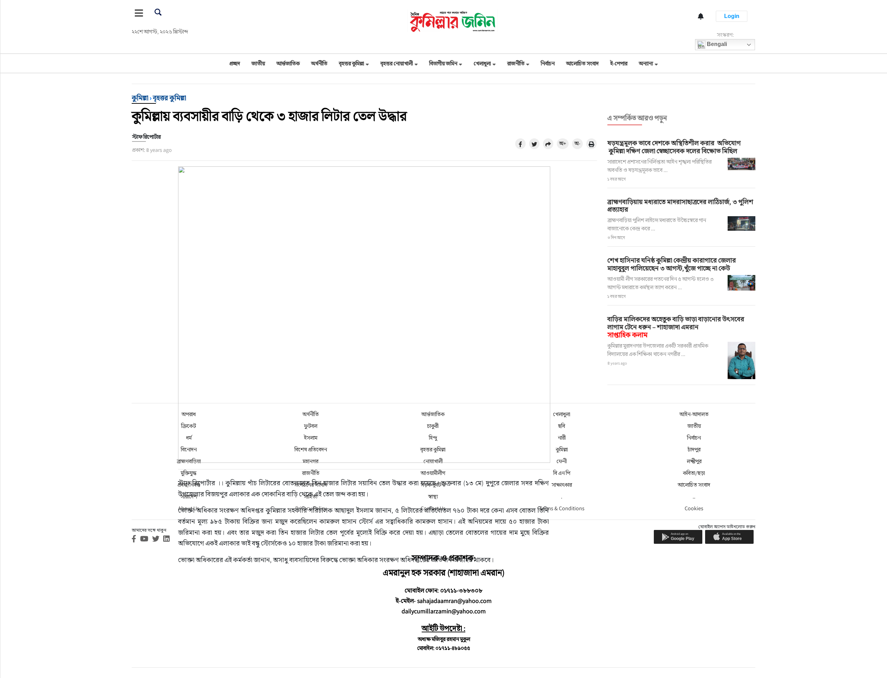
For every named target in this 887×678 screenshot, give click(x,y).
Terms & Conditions (562, 508)
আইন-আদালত (694, 414)
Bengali (716, 44)
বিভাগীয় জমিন (443, 63)
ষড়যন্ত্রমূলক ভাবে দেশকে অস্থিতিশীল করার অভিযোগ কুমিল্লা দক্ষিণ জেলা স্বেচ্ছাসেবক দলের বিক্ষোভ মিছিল (674, 147)
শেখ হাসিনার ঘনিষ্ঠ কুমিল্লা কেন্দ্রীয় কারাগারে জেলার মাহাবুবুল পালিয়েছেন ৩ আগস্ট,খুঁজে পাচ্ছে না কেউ (671, 264)
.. (694, 496)
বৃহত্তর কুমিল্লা (351, 63)
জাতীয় (258, 63)
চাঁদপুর (694, 449)
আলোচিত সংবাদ (582, 63)
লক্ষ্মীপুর (694, 461)
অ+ (562, 143)
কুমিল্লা (140, 97)
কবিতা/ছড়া (694, 473)
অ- (577, 143)
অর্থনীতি (319, 63)
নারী (562, 437)
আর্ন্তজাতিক (288, 63)
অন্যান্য (646, 63)
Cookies (694, 508)
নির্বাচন (548, 63)
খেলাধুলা (482, 63)
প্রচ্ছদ (234, 63)
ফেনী (561, 461)
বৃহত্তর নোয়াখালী (396, 63)
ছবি (561, 426)
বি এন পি (561, 473)
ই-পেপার (618, 63)
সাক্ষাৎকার (562, 484)
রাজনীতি (516, 63)
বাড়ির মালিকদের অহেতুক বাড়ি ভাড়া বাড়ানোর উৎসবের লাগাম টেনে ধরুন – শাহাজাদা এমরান (675, 327)
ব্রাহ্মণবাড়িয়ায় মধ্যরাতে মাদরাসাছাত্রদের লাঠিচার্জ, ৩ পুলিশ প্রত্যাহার (680, 206)
